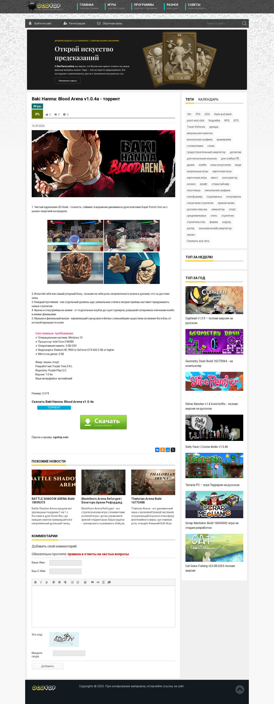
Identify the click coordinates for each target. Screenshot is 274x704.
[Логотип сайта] (44, 6)
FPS (198, 114)
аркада (213, 126)
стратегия (227, 215)
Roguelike (214, 120)
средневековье (196, 215)
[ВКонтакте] (157, 450)
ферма (214, 221)
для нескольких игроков (202, 158)
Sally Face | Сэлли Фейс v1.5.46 (206, 447)
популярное (233, 196)
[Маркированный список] (72, 582)
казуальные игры (197, 171)
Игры (116, 6)
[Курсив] (41, 582)
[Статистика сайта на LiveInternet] (40, 698)
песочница (193, 190)
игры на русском (221, 164)
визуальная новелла (199, 133)
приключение (226, 202)
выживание (224, 139)
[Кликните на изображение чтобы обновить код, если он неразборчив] (64, 646)
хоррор (226, 221)
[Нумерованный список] (78, 582)
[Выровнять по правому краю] (65, 582)
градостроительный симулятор (206, 152)
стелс (213, 215)
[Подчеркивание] (46, 582)
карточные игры (197, 177)
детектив (235, 152)
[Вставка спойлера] (103, 582)
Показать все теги (198, 240)
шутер (190, 228)
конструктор (229, 177)
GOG (207, 114)
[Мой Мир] (168, 450)
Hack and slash (223, 114)
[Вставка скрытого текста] (109, 582)
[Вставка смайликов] (85, 582)
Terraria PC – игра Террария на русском (212, 485)
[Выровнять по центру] (59, 582)
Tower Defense (196, 126)
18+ (189, 114)
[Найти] (244, 23)
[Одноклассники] (162, 450)
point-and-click (195, 120)
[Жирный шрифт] (35, 582)
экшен (191, 234)
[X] (173, 450)
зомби (202, 164)
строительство (196, 221)
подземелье (214, 196)
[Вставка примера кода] (98, 582)
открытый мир (220, 183)
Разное (173, 6)
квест (214, 177)
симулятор (218, 209)
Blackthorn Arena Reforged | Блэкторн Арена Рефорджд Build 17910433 (101, 502)
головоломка (195, 145)
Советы (197, 6)
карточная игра (222, 171)
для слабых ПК (230, 158)
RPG (226, 120)
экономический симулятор (215, 228)
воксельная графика (199, 139)
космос (191, 183)
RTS (236, 120)
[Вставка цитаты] (92, 582)
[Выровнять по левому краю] (54, 582)
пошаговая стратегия (200, 202)
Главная (89, 6)
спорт (232, 209)
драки (190, 164)
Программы (145, 6)
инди (238, 164)
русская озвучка (197, 209)
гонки (210, 145)
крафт (203, 183)
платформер (194, 196)
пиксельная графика (217, 190)
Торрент (54, 407)
